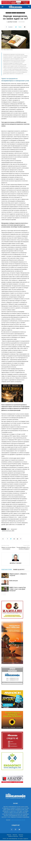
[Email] (14, 538)
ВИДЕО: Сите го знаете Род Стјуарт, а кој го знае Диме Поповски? (17, 589)
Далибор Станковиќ (12, 21)
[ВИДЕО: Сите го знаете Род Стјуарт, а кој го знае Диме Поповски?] (5, 589)
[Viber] (20, 538)
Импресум (9, 834)
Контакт (21, 836)
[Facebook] (7, 538)
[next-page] (5, 594)
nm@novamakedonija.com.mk (18, 820)
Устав (8, 529)
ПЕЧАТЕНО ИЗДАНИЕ (21, 12)
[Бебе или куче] (5, 582)
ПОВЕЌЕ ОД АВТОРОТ (18, 569)
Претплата (21, 834)
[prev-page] (2, 594)
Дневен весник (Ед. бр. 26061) (8, 530)
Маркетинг (15, 834)
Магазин (3, 584)
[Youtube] (19, 829)
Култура (3, 577)
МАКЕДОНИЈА (8, 12)
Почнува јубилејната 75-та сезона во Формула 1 (23, 548)
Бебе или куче (13, 580)
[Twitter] (10, 538)
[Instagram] (15, 829)
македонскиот (14, 529)
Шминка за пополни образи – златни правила (8, 548)
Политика (14, 12)
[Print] (17, 538)
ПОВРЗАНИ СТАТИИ (6, 569)
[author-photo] (15, 561)
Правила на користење (13, 836)
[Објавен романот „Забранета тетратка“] (5, 575)
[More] (24, 27)
